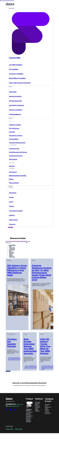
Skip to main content (4, 0)
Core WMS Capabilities (28, 410)
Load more (8, 371)
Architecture (37, 407)
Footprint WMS (11, 8)
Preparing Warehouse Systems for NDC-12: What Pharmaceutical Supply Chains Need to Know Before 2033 (42, 272)
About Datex (47, 404)
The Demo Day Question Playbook (12, 342)
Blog (34, 260)
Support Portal (48, 413)
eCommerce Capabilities (28, 414)
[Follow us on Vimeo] (14, 410)
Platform (10, 86)
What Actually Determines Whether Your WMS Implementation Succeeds (31, 346)
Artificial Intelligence (37, 410)
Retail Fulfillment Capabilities (29, 416)
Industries (47, 409)
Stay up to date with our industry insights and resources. (18, 241)
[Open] (6, 229)
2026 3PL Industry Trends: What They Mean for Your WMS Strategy (45, 346)
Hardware (47, 410)
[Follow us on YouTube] (10, 410)
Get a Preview (10, 227)
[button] (26, 243)
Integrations (37, 405)
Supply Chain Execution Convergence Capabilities (28, 420)
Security (36, 408)
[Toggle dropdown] (14, 8)
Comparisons (11, 334)
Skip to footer (11, 0)
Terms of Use (18, 429)
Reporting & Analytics (37, 404)
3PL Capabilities (29, 412)
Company (10, 187)
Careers (46, 405)
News (9, 260)
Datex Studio (37, 402)
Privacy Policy (9, 429)
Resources (11, 185)
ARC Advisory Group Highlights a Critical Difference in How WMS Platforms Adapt (17, 270)
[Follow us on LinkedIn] (7, 410)
